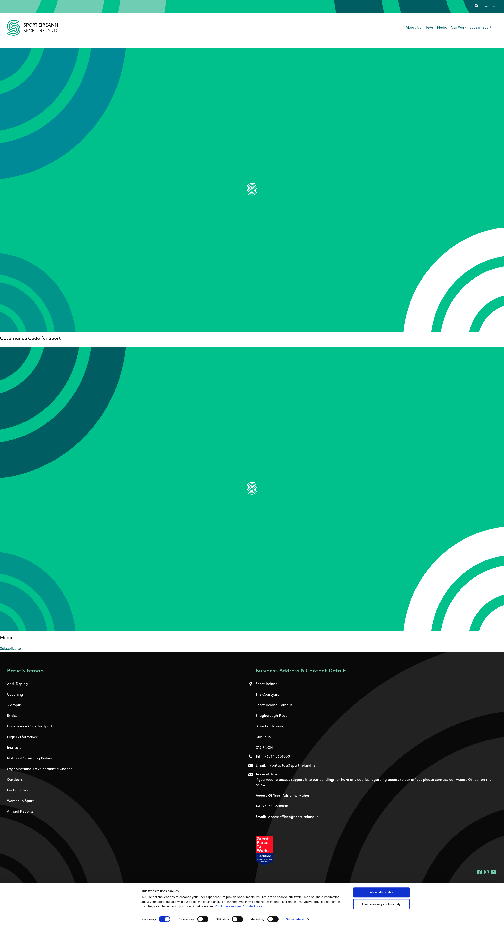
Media (442, 28)
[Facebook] (479, 872)
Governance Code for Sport (30, 726)
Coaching (15, 695)
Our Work (458, 28)
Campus (15, 705)
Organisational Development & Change (40, 769)
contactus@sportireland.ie (292, 766)
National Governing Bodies (29, 758)
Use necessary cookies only (381, 904)
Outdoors (15, 780)
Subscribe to (10, 649)
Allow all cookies (381, 892)
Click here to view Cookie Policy (239, 906)
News (429, 28)
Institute (14, 748)
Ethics (12, 716)
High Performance (22, 737)
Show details (295, 919)
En (486, 7)
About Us (413, 28)
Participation (18, 790)
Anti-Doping (17, 684)
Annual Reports (20, 812)
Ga (493, 7)
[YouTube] (493, 872)
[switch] (202, 919)
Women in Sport (20, 801)
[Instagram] (486, 872)
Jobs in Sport (481, 28)
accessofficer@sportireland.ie (293, 817)
